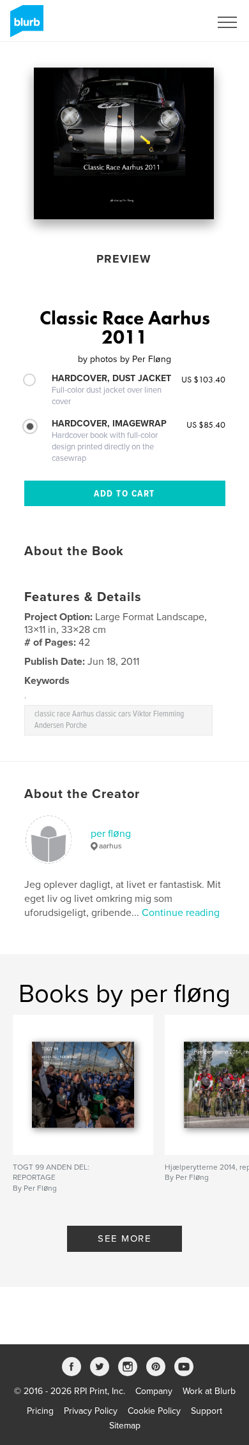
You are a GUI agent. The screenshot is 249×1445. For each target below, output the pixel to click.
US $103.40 (203, 379)
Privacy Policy (90, 1410)
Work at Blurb (209, 1391)
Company (153, 1391)
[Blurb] (24, 26)
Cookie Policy (154, 1410)
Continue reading (181, 912)
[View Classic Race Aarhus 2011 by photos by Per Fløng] (124, 143)
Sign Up (177, 22)
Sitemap (124, 1425)
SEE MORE (124, 1238)
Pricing (40, 1410)
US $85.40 (205, 424)
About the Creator (82, 794)
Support (206, 1410)
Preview (123, 259)
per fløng (111, 833)
